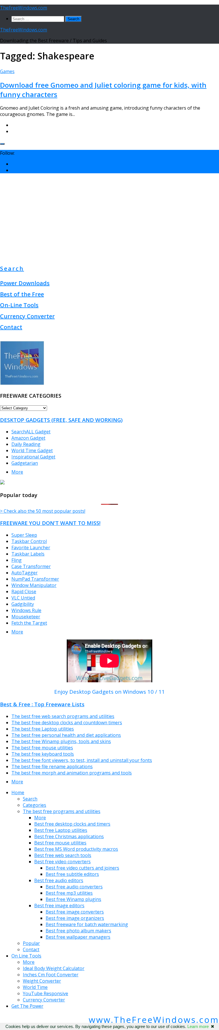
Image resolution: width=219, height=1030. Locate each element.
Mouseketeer (25, 616)
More (17, 472)
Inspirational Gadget (33, 457)
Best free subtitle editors (72, 874)
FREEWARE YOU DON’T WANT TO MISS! (50, 522)
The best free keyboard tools (42, 754)
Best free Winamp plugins (73, 899)
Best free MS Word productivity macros (76, 849)
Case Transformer (31, 566)
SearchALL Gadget (30, 432)
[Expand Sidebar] (2, 144)
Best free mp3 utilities (69, 893)
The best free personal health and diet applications (66, 735)
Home (17, 792)
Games (7, 71)
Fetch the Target (29, 623)
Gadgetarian (24, 463)
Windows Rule (26, 610)
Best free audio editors (58, 880)
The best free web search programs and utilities (62, 716)
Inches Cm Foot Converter (50, 974)
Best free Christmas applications (69, 836)
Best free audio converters (74, 887)
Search (12, 268)
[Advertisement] (109, 218)
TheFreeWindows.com (23, 8)
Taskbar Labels (27, 554)
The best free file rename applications (52, 766)
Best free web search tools (62, 855)
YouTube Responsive (45, 993)
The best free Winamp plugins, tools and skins (61, 741)
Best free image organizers (75, 918)
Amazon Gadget (28, 438)
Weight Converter (42, 981)
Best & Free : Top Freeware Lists (42, 704)
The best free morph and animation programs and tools (71, 773)
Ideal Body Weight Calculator (53, 968)
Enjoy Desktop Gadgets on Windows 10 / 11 (109, 691)
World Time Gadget (32, 450)
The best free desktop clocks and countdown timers (66, 722)
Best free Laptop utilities (60, 830)
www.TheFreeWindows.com (154, 1019)
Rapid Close (23, 591)
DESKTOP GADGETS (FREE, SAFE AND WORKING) (61, 419)
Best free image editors (59, 905)
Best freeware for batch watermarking (87, 924)
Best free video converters (62, 861)
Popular (31, 943)
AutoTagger (24, 573)
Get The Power (27, 1006)
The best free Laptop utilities (42, 729)
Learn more (198, 1026)
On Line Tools (26, 956)
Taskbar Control (29, 541)
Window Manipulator (33, 585)
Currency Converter (27, 316)
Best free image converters (75, 912)
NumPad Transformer (35, 579)
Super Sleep (24, 535)
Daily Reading (25, 444)
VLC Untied (23, 598)
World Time (35, 987)
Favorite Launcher (30, 547)
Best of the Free (22, 294)
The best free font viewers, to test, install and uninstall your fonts (81, 760)
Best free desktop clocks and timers (72, 824)
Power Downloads (25, 283)
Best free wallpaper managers (78, 937)
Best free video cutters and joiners (82, 868)
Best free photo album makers (78, 931)
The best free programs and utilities (61, 811)
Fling (16, 560)
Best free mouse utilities (60, 843)
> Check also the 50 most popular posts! (42, 511)
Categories (34, 805)
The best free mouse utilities (42, 748)
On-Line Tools (19, 305)
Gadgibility (22, 604)
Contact (11, 327)
